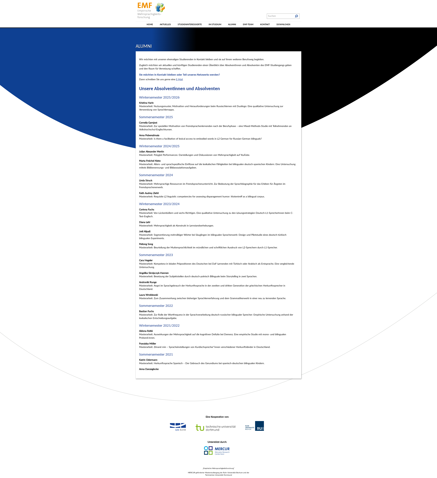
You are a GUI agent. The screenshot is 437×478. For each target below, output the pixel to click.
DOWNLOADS (283, 24)
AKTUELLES (165, 24)
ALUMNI (232, 24)
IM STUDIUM (215, 24)
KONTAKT (265, 24)
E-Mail (179, 79)
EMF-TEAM (248, 24)
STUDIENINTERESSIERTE (190, 24)
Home (150, 24)
